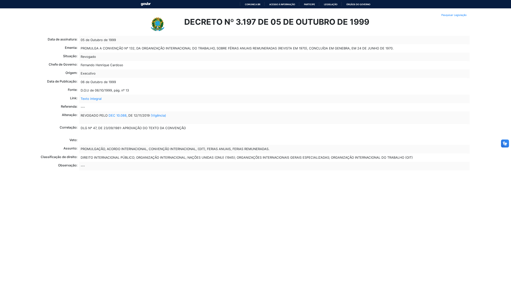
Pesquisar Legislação (454, 15)
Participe (309, 4)
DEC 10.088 (118, 115)
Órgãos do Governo (358, 4)
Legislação (330, 4)
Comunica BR (252, 4)
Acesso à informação (282, 4)
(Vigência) (158, 115)
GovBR (146, 4)
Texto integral (91, 99)
